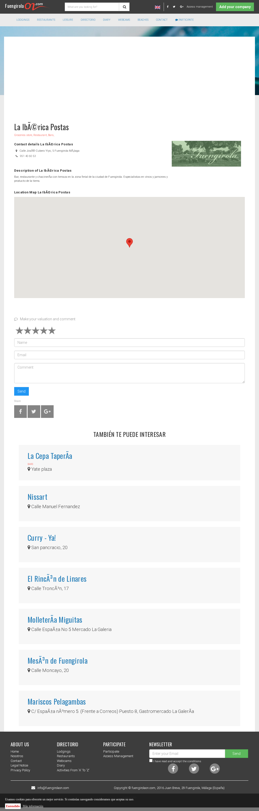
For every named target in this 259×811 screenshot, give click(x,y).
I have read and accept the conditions (177, 761)
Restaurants (66, 756)
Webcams (124, 19)
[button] (129, 243)
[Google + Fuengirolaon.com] (181, 6)
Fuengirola (14, 5)
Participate (186, 19)
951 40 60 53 (28, 156)
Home (15, 751)
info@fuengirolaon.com (53, 788)
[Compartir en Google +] (47, 412)
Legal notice (19, 765)
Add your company (235, 7)
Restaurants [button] (46, 19)
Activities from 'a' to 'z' (73, 770)
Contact (162, 19)
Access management (200, 6)
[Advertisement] (129, 77)
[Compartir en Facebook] (20, 412)
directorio (88, 19)
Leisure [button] (68, 19)
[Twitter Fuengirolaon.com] (176, 6)
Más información (33, 806)
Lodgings (64, 751)
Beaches (143, 19)
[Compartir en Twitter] (33, 412)
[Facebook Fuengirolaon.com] (169, 6)
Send (21, 391)
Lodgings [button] (22, 19)
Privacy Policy (20, 770)
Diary (107, 19)
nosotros (17, 756)
